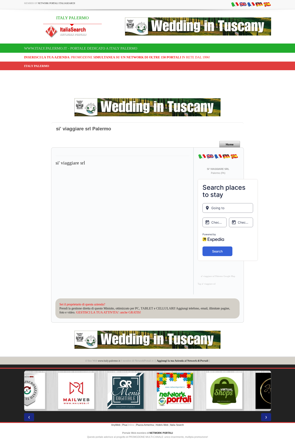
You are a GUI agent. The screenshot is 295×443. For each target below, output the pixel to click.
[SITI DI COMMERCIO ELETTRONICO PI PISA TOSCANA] (197, 391)
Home (230, 144)
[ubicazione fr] (251, 4)
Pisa (124, 425)
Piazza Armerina (145, 425)
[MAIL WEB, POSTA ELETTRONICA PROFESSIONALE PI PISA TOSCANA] (49, 391)
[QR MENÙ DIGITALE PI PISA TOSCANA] (98, 391)
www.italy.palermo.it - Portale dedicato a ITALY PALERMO (80, 48)
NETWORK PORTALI (161, 433)
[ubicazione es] (267, 4)
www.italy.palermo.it (109, 360)
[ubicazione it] (235, 4)
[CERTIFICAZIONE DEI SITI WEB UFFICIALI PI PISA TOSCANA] (246, 391)
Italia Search (177, 425)
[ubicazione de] (259, 4)
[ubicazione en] (243, 4)
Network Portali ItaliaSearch (56, 3)
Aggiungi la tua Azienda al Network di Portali (182, 360)
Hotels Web (162, 425)
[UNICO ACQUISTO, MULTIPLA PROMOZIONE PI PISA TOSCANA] (147, 391)
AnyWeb (115, 425)
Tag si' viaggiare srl (207, 284)
